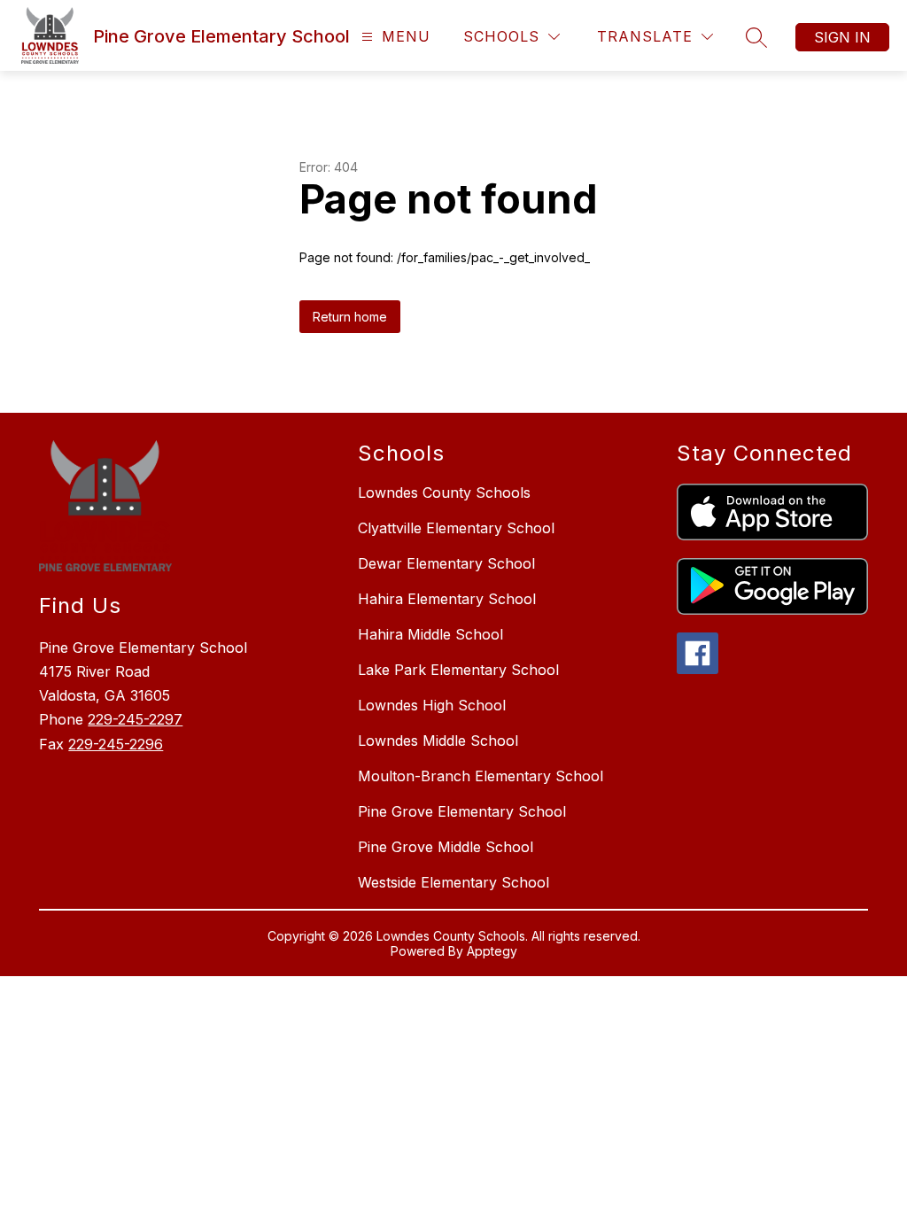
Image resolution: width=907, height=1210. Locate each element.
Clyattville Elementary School (456, 528)
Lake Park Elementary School (458, 670)
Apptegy (492, 950)
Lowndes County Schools (444, 492)
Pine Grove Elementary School (462, 811)
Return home (350, 316)
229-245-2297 (135, 719)
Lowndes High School (432, 705)
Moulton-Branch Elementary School (480, 776)
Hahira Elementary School (447, 599)
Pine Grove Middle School (445, 847)
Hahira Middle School (430, 634)
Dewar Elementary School (446, 563)
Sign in (842, 37)
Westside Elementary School (453, 882)
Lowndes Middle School (438, 740)
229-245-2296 (115, 744)
